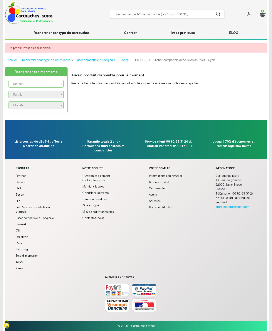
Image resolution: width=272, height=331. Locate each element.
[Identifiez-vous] (249, 14)
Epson (20, 194)
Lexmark (21, 224)
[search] (218, 14)
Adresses (155, 201)
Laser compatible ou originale (95, 60)
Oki (18, 230)
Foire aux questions (94, 199)
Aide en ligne (90, 205)
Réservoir (22, 237)
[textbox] (35, 84)
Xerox (19, 268)
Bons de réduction (161, 207)
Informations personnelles (165, 176)
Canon (20, 182)
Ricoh (19, 243)
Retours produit (159, 182)
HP (18, 201)
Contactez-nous (93, 218)
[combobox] (36, 84)
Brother (21, 176)
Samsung (22, 249)
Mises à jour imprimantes (98, 211)
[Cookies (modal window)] (6, 324)
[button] (262, 14)
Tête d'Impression (27, 255)
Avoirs (153, 194)
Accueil (12, 60)
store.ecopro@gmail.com (232, 207)
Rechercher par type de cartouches (46, 60)
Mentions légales (93, 186)
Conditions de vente (95, 193)
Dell (18, 188)
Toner (124, 60)
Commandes (157, 188)
